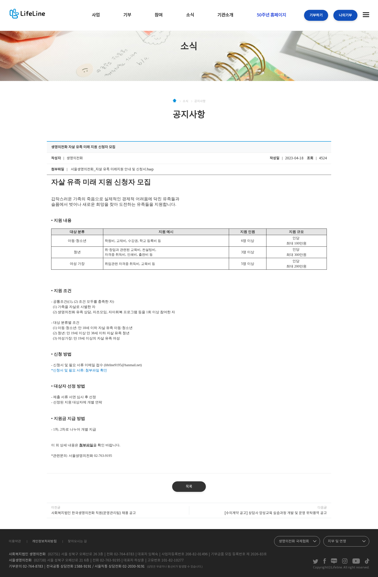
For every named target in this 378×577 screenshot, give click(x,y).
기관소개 (225, 15)
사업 (96, 15)
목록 (189, 487)
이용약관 (15, 541)
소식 (190, 15)
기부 (127, 15)
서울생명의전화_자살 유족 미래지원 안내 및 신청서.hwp (112, 169)
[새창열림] (315, 563)
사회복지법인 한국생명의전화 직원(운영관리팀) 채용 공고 (93, 513)
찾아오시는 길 (77, 541)
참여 (159, 15)
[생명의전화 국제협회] (297, 540)
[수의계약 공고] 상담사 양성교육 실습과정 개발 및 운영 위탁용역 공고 (275, 513)
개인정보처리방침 (44, 541)
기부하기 (316, 15)
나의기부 (345, 15)
